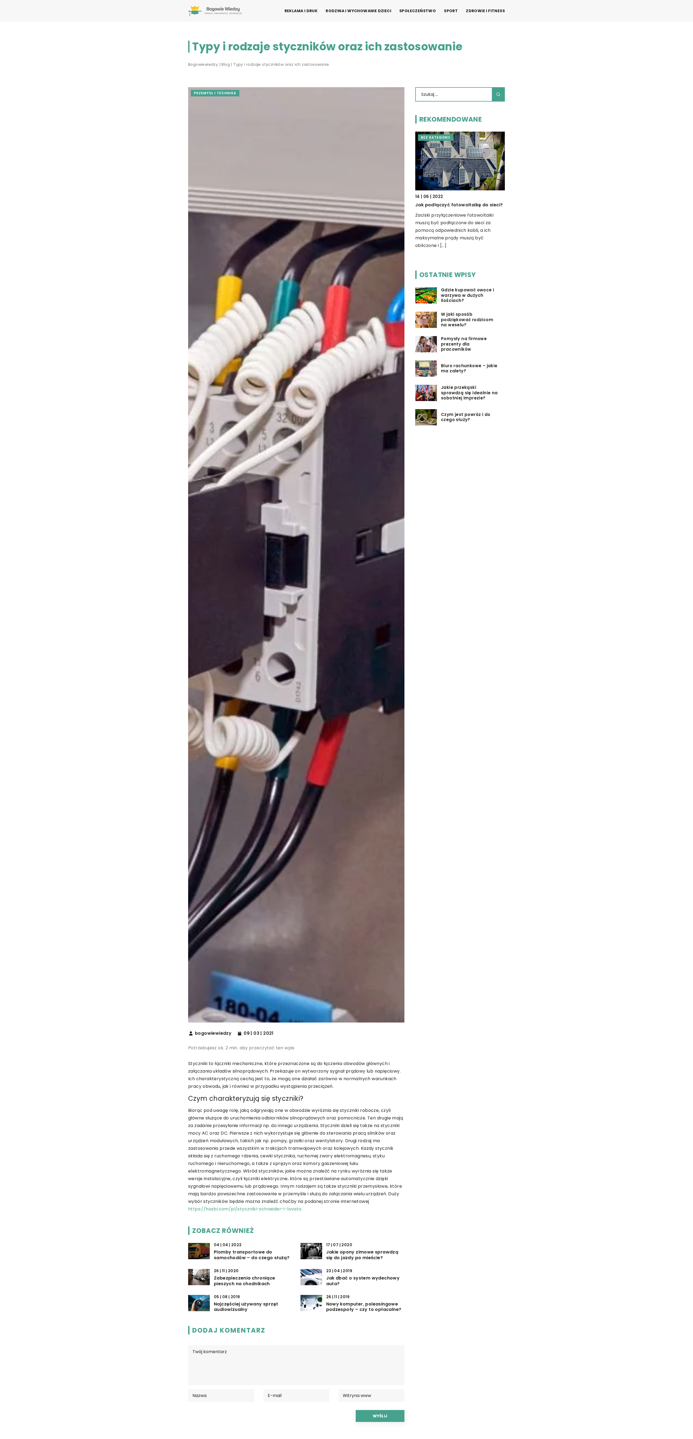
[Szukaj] (498, 94)
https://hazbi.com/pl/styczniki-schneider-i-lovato (245, 1209)
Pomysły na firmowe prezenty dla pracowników (464, 344)
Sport (451, 11)
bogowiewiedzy (213, 1033)
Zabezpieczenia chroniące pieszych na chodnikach (244, 1281)
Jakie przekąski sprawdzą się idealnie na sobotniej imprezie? (469, 393)
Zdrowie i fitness (485, 11)
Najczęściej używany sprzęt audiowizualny (246, 1307)
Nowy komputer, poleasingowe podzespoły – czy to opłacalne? (363, 1307)
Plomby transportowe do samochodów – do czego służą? (251, 1255)
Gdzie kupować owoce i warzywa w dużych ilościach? (467, 295)
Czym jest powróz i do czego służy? (465, 417)
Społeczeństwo (417, 11)
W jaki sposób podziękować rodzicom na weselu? (467, 320)
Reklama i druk (301, 11)
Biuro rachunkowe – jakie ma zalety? (469, 368)
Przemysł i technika (215, 93)
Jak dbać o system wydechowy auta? (363, 1281)
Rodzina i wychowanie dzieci (358, 11)
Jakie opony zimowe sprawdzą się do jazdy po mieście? (362, 1255)
